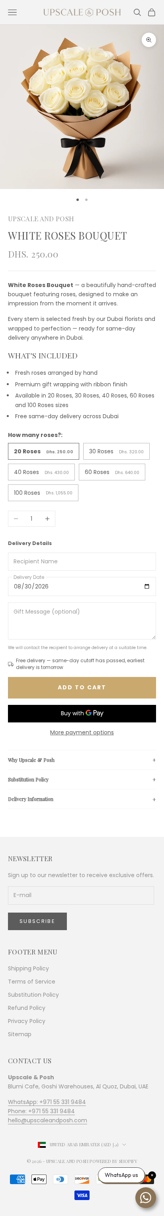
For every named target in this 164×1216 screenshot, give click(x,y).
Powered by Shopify (113, 1161)
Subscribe (37, 921)
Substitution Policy (28, 779)
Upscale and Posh (41, 218)
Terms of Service (31, 982)
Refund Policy (26, 1008)
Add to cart (82, 687)
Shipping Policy (28, 968)
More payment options (82, 732)
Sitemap (19, 1034)
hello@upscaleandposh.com (47, 1120)
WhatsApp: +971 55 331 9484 (47, 1102)
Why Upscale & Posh (31, 760)
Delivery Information (30, 799)
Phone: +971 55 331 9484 (41, 1111)
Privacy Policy (26, 1021)
